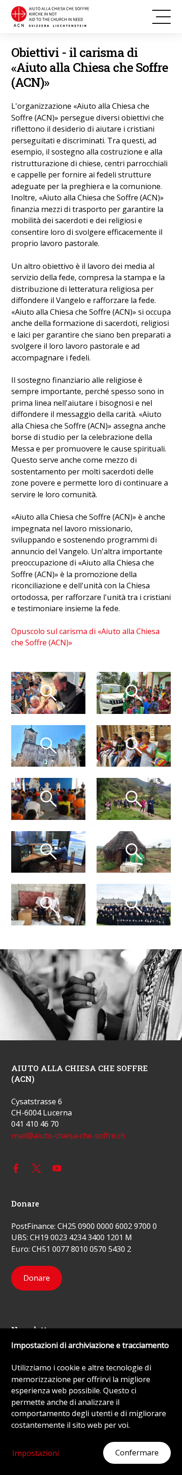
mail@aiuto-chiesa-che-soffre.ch (68, 1135)
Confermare (137, 1452)
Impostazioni (35, 1453)
